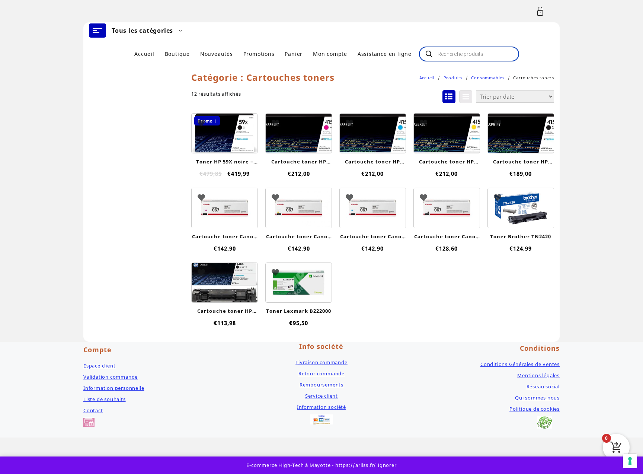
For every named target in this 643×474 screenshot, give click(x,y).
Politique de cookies (534, 408)
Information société (321, 407)
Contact (93, 410)
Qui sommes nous (537, 397)
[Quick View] (223, 129)
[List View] (465, 96)
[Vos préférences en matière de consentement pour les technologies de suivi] (630, 461)
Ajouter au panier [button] (224, 143)
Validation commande (110, 376)
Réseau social (543, 386)
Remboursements (321, 384)
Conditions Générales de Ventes (520, 364)
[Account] (544, 11)
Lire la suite (298, 146)
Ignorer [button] (387, 465)
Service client (321, 395)
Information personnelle (113, 388)
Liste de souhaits (104, 399)
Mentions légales (538, 375)
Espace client (99, 365)
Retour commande (321, 373)
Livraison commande (321, 362)
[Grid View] (448, 96)
